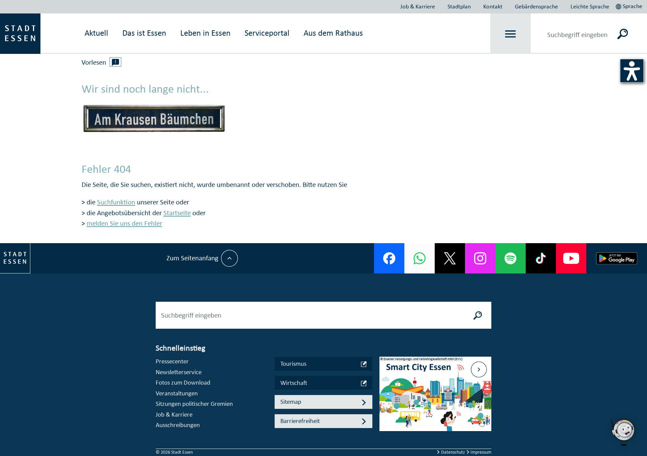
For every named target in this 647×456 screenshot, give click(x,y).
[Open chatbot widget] (623, 432)
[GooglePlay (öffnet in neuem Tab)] (616, 258)
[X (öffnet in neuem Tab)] (450, 258)
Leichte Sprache (590, 6)
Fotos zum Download (183, 382)
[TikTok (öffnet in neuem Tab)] (541, 258)
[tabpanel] (435, 397)
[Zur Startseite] (20, 33)
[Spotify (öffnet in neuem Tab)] (510, 258)
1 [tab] (384, 388)
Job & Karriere (417, 6)
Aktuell (96, 33)
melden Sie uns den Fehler (124, 223)
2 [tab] (384, 399)
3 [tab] (384, 409)
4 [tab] (384, 420)
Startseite (177, 212)
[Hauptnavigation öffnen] (511, 33)
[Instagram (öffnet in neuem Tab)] (480, 258)
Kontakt (492, 6)
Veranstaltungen (177, 393)
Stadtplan (459, 6)
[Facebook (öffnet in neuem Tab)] (389, 258)
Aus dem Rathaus (333, 33)
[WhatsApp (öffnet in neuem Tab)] (419, 258)
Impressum (480, 452)
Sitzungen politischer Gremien (194, 404)
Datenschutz (453, 452)
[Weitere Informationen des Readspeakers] (116, 62)
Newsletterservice (179, 372)
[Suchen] (623, 33)
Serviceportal (267, 33)
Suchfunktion (116, 202)
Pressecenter (172, 361)
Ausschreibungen (178, 425)
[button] (630, 5)
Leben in (205, 33)
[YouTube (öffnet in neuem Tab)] (571, 258)
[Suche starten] (477, 315)
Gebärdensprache (536, 6)
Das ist (144, 33)
